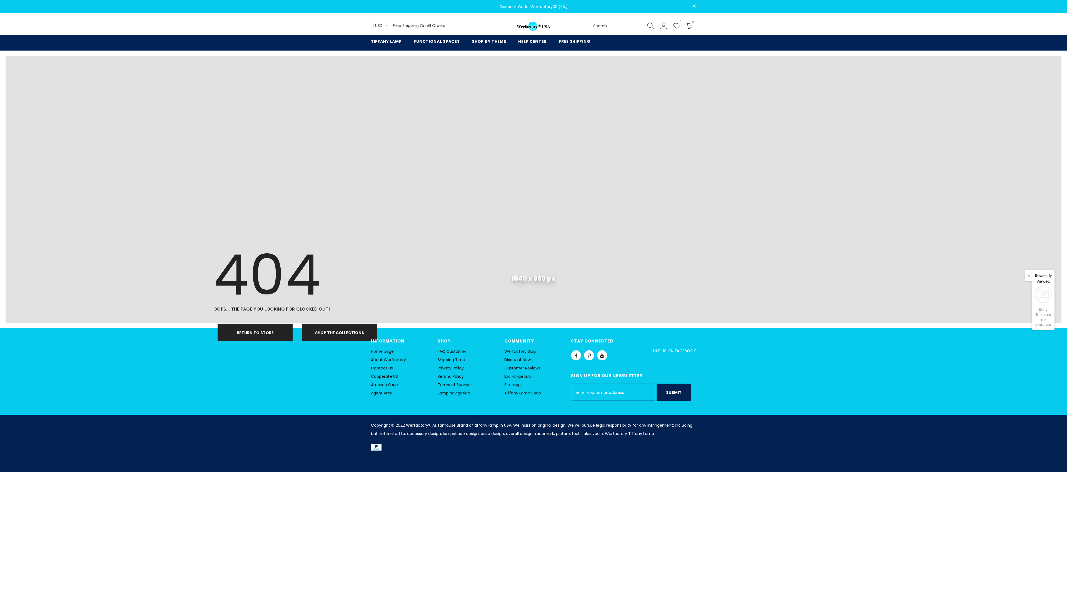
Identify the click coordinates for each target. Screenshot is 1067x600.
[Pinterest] (589, 355)
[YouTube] (602, 355)
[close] (694, 6)
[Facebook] (576, 355)
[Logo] (533, 26)
